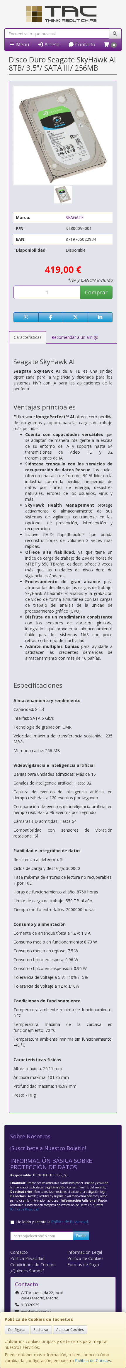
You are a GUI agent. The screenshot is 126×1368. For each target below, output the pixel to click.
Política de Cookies (93, 1360)
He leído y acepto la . (52, 1221)
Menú (22, 44)
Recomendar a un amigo (75, 337)
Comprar (96, 292)
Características (28, 337)
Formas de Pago (83, 1264)
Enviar (81, 1235)
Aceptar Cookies (70, 1329)
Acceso (51, 44)
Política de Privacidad (24, 1209)
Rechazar (41, 1329)
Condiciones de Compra (33, 1264)
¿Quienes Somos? (27, 1271)
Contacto (84, 44)
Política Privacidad (27, 1258)
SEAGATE (75, 217)
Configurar (17, 1329)
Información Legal (84, 1252)
